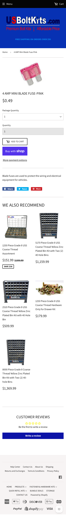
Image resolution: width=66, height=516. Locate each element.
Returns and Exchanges (15, 471)
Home (5, 52)
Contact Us (27, 466)
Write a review (33, 435)
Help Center (15, 466)
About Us (39, 466)
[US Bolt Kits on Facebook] (60, 477)
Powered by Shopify (39, 495)
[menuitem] (9, 486)
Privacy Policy (53, 471)
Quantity (6, 125)
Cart (61, 4)
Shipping (49, 466)
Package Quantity (10, 110)
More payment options (15, 160)
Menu (9, 4)
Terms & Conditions (36, 471)
